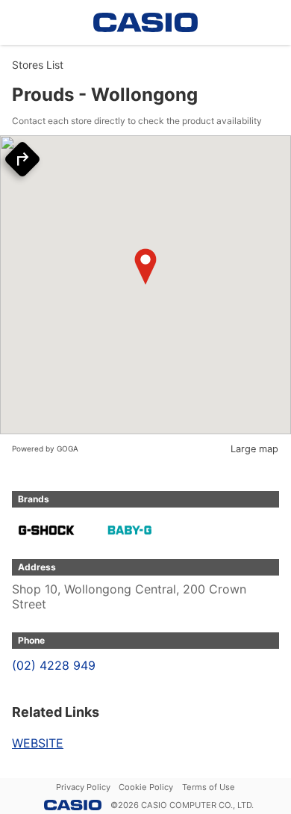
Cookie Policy (146, 787)
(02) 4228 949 (54, 665)
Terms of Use (208, 787)
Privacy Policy (83, 787)
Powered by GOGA (45, 448)
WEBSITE (37, 743)
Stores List (37, 64)
